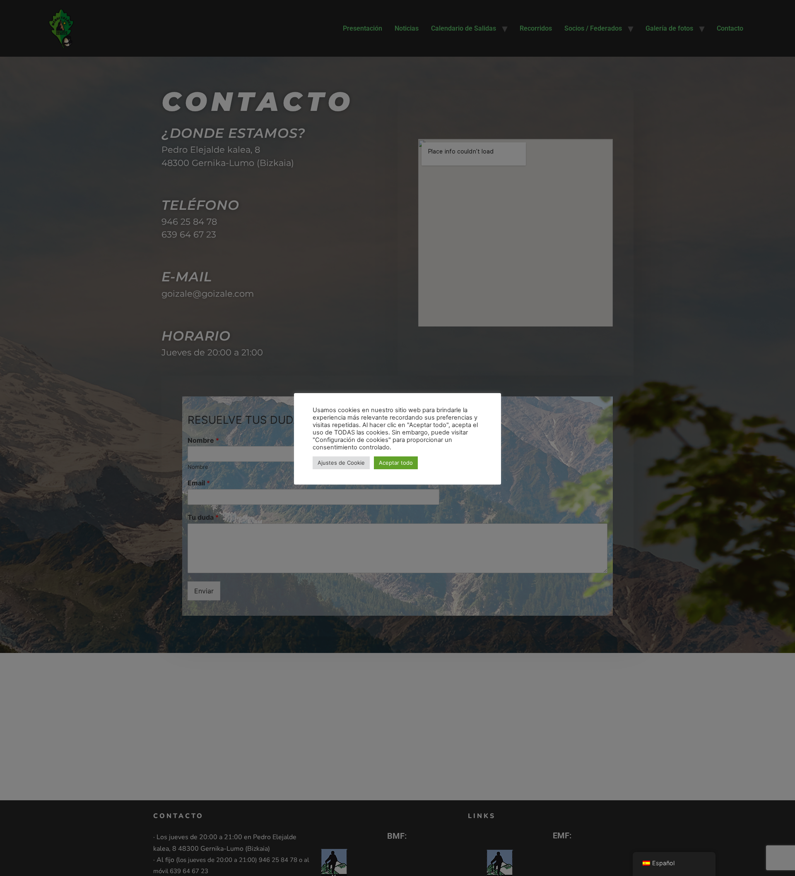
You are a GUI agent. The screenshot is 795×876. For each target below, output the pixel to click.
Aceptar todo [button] (396, 462)
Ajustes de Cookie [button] (341, 462)
